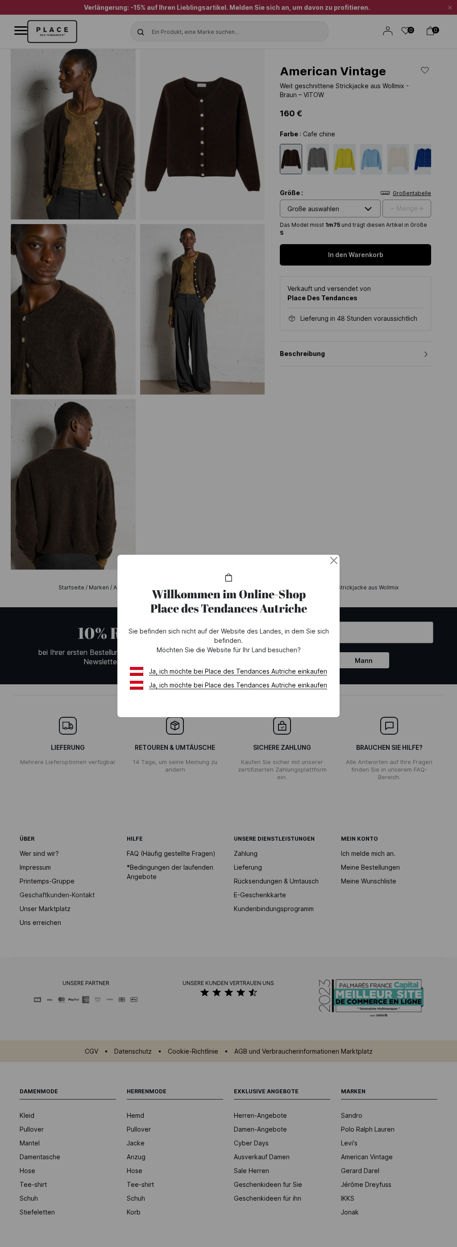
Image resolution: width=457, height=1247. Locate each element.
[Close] (334, 560)
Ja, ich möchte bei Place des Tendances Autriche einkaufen (238, 671)
